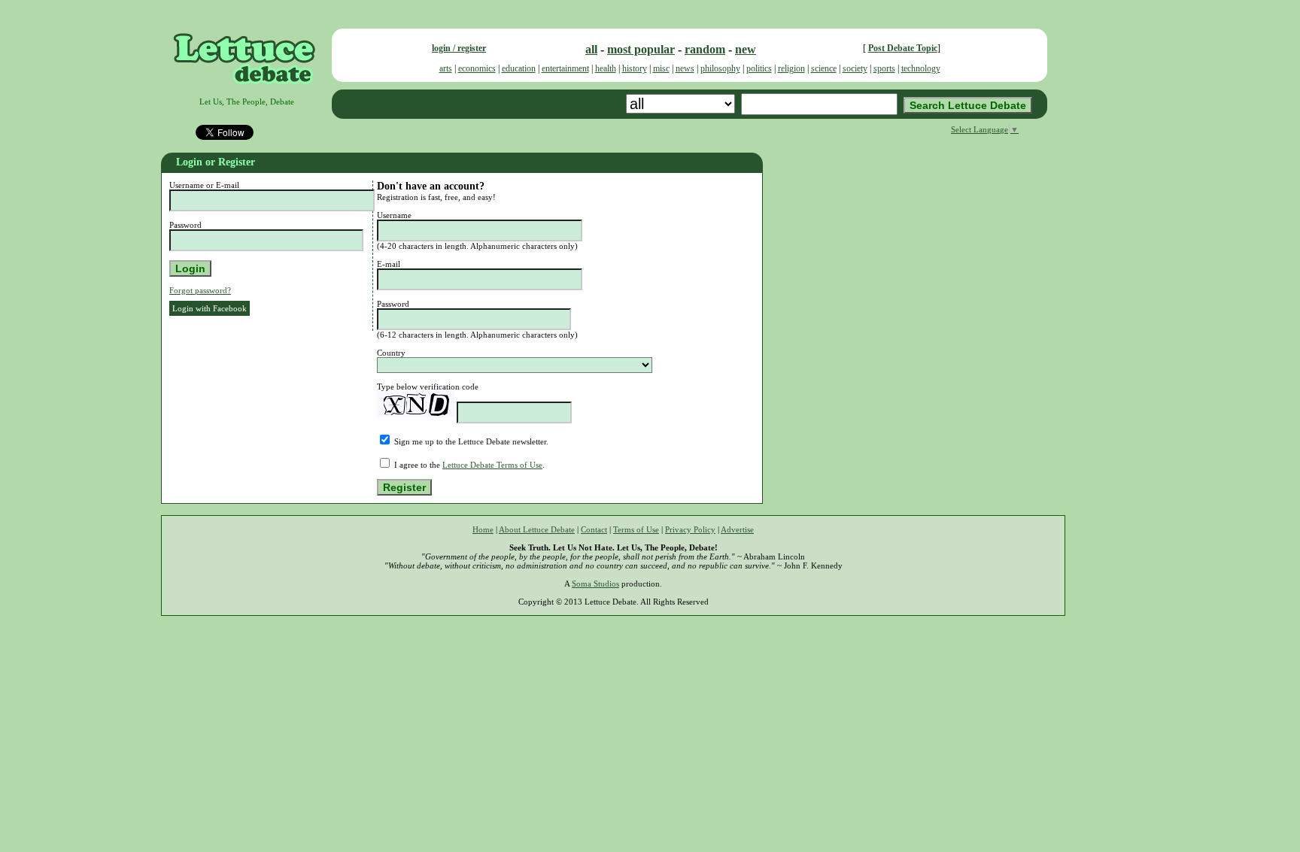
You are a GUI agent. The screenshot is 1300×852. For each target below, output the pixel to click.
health (605, 68)
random (705, 49)
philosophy (720, 68)
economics (477, 68)
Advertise (737, 529)
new (745, 49)
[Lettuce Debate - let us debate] (246, 92)
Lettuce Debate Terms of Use (492, 464)
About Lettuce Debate (537, 529)
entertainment (565, 68)
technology (920, 68)
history (634, 68)
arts (445, 68)
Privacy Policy (690, 529)
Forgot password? (200, 290)
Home (483, 529)
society (855, 68)
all (591, 49)
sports (884, 68)
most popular (641, 49)
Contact (594, 529)
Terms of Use (636, 529)
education (519, 68)
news (685, 68)
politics (759, 68)
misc (661, 68)
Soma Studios (595, 583)
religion (791, 68)
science (824, 68)
